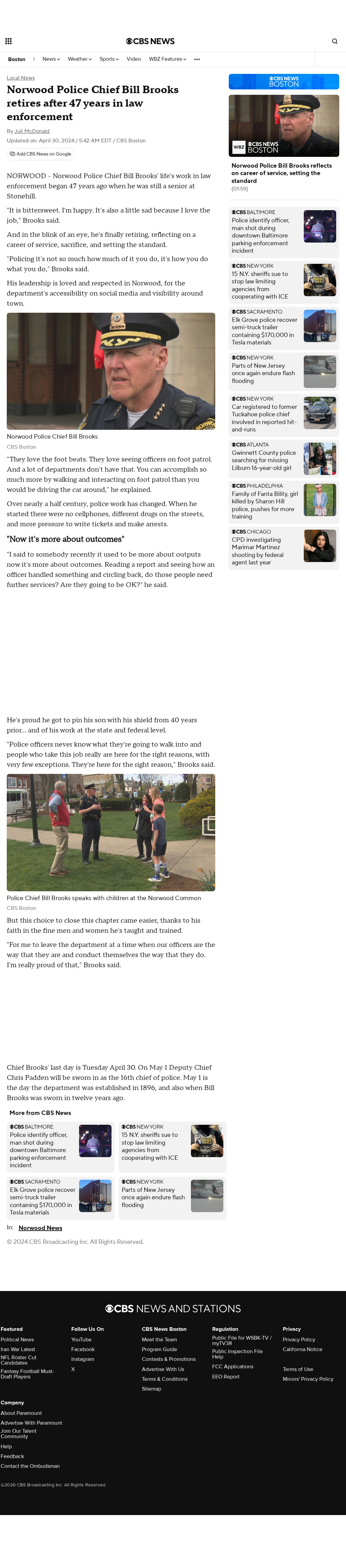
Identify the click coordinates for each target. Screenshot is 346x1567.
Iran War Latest (18, 1349)
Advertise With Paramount (31, 1423)
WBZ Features (166, 59)
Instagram (82, 1359)
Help (6, 1446)
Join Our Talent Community (18, 1433)
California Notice (302, 1349)
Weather (78, 59)
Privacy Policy (299, 1339)
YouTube (81, 1339)
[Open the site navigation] (53, 41)
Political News (17, 1339)
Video (134, 59)
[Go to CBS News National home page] (150, 41)
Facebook (83, 1349)
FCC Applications (232, 1366)
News (50, 59)
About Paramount (21, 1413)
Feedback (12, 1456)
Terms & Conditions (165, 1379)
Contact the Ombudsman (30, 1466)
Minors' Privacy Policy (308, 1379)
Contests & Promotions (169, 1359)
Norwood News (40, 1228)
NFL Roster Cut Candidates (18, 1360)
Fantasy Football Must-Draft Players (27, 1374)
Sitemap (151, 1389)
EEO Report (226, 1376)
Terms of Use (298, 1369)
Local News (21, 78)
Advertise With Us (163, 1369)
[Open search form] (335, 41)
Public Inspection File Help (237, 1354)
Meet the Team (159, 1339)
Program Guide (159, 1349)
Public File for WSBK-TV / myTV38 (242, 1340)
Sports (108, 59)
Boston (16, 59)
